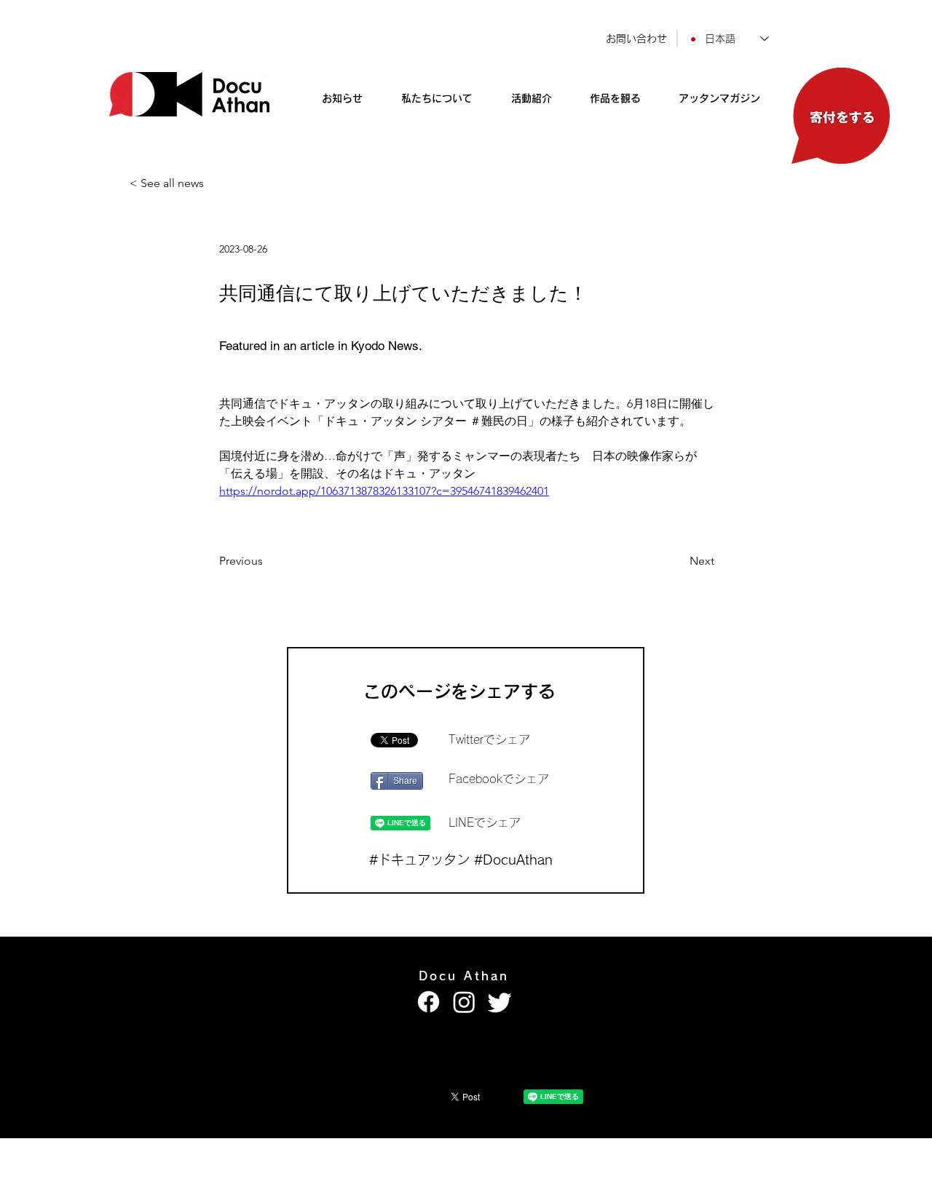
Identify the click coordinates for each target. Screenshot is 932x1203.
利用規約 (592, 1149)
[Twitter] (500, 1002)
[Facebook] (428, 1002)
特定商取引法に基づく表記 (477, 1149)
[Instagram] (464, 1002)
